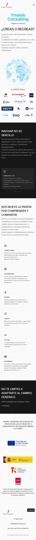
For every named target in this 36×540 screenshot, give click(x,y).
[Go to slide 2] (18, 191)
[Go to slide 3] (20, 191)
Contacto (31, 510)
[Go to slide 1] (15, 191)
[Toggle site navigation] (33, 5)
